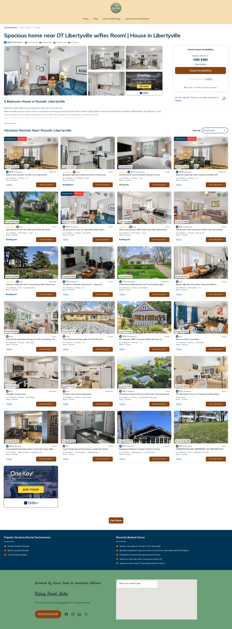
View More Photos (15, 92)
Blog (96, 18)
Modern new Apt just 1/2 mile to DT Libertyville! (26, 175)
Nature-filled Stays (111, 18)
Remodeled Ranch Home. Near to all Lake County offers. (30, 449)
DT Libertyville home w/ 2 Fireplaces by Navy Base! (197, 394)
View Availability (46, 185)
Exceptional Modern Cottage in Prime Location (139, 449)
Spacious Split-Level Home (187, 339)
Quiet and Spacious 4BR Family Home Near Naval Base (143, 230)
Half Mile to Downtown (16, 394)
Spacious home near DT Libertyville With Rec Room (28, 230)
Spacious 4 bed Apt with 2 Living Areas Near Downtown (30, 284)
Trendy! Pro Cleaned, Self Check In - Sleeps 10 (82, 284)
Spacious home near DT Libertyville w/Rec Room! (83, 230)
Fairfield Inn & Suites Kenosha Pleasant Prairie (139, 175)
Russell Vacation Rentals (18, 546)
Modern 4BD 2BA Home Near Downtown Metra (196, 284)
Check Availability (200, 70)
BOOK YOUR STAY (48, 614)
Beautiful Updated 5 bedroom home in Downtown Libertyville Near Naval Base (154, 550)
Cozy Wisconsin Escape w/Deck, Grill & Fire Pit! (83, 339)
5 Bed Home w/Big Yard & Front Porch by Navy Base (141, 284)
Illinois (28, 27)
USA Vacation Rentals (17, 555)
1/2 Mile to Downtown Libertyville (77, 394)
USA (22, 27)
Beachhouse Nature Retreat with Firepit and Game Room (144, 394)
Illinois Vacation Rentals (18, 550)
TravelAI (62, 602)
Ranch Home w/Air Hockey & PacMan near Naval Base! (199, 230)
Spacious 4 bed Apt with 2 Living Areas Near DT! (197, 175)
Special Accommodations (137, 18)
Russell (37, 27)
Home (85, 18)
